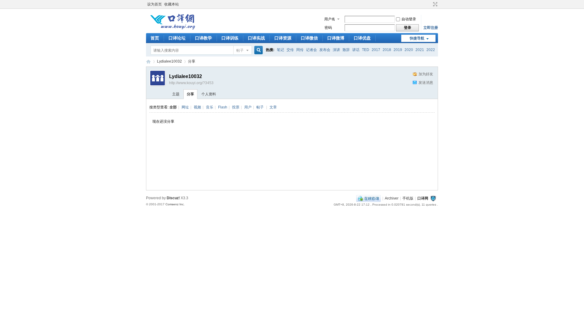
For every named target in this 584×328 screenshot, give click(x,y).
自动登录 (408, 19)
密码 (328, 28)
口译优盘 (362, 38)
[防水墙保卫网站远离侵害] (433, 198)
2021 (419, 50)
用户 (248, 107)
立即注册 (430, 28)
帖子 (240, 50)
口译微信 (309, 38)
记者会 (311, 50)
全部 (173, 107)
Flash (222, 107)
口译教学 (203, 38)
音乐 (209, 107)
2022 (430, 50)
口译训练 (229, 38)
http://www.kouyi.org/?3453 (191, 83)
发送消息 (426, 82)
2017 (376, 50)
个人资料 (208, 94)
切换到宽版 (434, 4)
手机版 (407, 198)
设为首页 (154, 4)
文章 (273, 107)
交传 (290, 50)
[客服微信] (368, 198)
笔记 (280, 50)
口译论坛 (177, 38)
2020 (409, 50)
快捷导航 (417, 38)
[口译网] (172, 29)
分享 (191, 61)
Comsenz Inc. (175, 204)
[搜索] (257, 50)
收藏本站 (171, 4)
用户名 (329, 19)
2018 (387, 50)
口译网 (148, 61)
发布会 (324, 50)
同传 (300, 50)
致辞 (346, 50)
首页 (155, 38)
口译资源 (282, 38)
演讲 (336, 50)
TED (365, 50)
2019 (398, 50)
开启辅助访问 (429, 4)
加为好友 (426, 74)
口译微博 (335, 38)
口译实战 (256, 38)
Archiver (391, 198)
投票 (235, 107)
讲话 (356, 50)
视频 (197, 107)
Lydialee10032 (169, 61)
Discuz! (173, 198)
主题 (175, 94)
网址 (185, 107)
